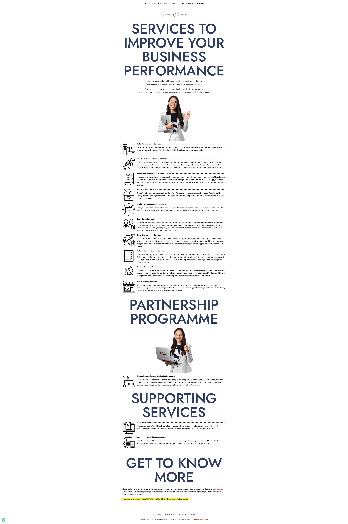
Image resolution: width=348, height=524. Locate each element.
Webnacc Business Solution (200, 519)
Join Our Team (183, 514)
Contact (201, 3)
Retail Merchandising (188, 3)
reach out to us (218, 489)
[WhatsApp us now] (4, 520)
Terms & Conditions (170, 514)
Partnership (163, 3)
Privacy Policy (157, 514)
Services (174, 3)
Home (146, 3)
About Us (154, 3)
